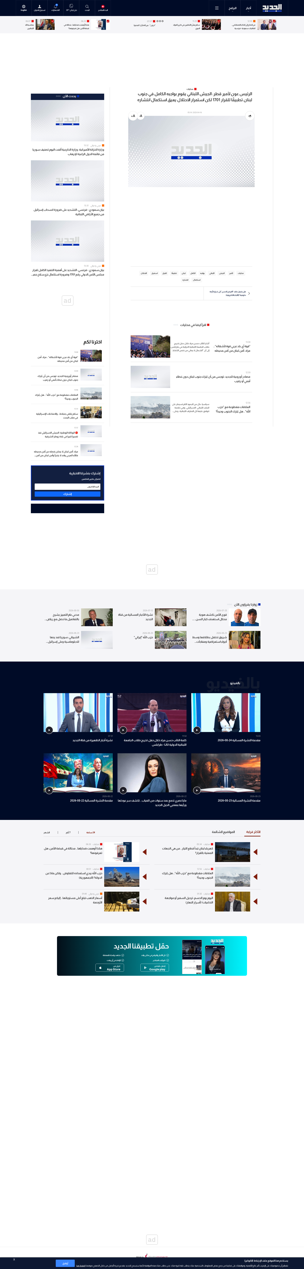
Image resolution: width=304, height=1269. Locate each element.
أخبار (248, 8)
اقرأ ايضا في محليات (193, 325)
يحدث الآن (69, 96)
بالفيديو (235, 683)
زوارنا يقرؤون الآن (245, 604)
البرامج (233, 8)
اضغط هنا (80, 1265)
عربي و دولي (95, 145)
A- (140, 116)
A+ (133, 116)
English (24, 10)
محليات (207, 844)
